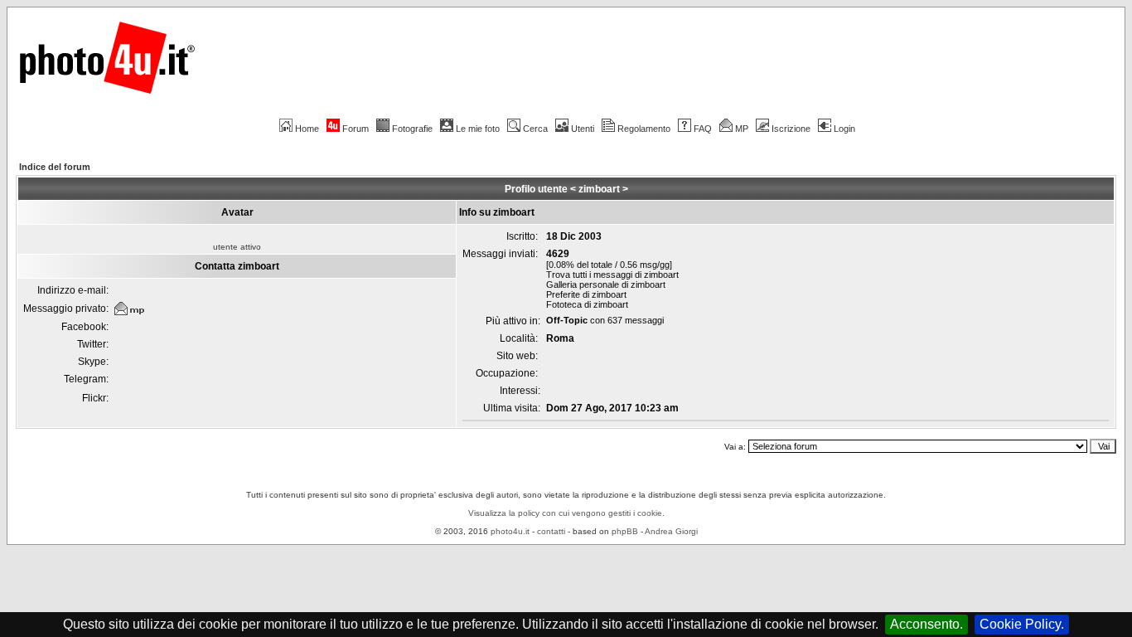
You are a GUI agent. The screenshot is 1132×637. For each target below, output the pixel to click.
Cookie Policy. (1022, 624)
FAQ (703, 129)
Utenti (582, 129)
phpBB (625, 531)
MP (741, 129)
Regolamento (643, 129)
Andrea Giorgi (671, 531)
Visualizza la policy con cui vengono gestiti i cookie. (566, 513)
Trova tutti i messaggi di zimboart (612, 275)
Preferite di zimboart (586, 294)
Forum (355, 129)
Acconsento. (926, 624)
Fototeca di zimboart (587, 304)
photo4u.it (510, 531)
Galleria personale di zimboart (605, 284)
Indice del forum (54, 167)
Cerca (535, 129)
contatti (551, 531)
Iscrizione (791, 129)
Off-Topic (567, 320)
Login (844, 129)
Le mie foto (478, 129)
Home (307, 129)
